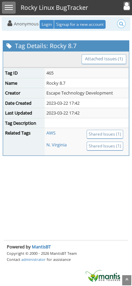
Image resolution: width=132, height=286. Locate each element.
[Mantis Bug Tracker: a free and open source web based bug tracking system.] (103, 275)
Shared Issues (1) (105, 134)
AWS (51, 133)
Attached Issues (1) (104, 59)
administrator (33, 259)
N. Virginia (56, 145)
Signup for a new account (80, 24)
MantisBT (41, 247)
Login (47, 24)
